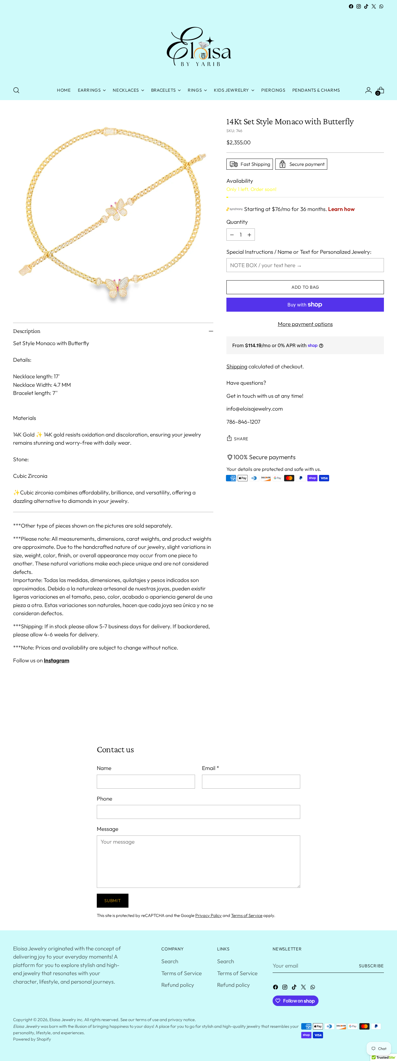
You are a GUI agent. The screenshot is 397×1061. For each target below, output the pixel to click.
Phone (104, 798)
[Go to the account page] (368, 90)
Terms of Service (246, 915)
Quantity (237, 221)
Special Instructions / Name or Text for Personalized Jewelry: (298, 251)
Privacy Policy (208, 915)
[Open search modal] (16, 90)
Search (169, 961)
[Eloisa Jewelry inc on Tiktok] (366, 6)
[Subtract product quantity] (232, 234)
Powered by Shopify (32, 1039)
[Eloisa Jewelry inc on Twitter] (373, 6)
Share (241, 438)
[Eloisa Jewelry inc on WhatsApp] (381, 6)
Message (107, 828)
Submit (112, 900)
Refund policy (177, 984)
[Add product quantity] (249, 234)
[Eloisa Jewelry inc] (198, 45)
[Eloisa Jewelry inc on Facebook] (351, 6)
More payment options (305, 323)
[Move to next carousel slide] (379, 713)
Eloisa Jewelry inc (65, 1019)
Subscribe (371, 965)
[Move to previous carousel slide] (366, 713)
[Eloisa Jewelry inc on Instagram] (358, 6)
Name (104, 767)
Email (210, 767)
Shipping (236, 366)
